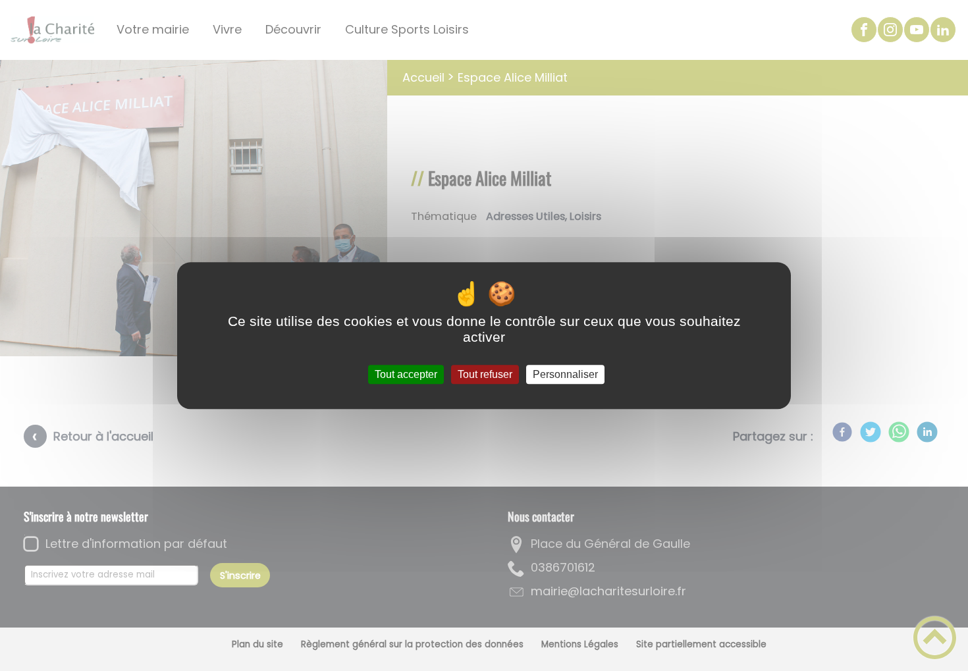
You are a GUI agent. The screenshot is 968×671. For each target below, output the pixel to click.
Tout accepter (406, 374)
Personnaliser (565, 374)
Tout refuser (485, 374)
